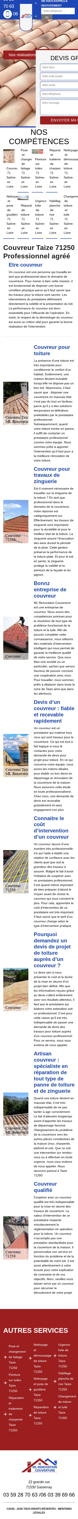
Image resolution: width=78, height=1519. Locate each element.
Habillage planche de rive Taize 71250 (65, 1381)
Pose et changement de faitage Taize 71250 (17, 1356)
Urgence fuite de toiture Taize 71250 (64, 1355)
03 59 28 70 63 (20, 1495)
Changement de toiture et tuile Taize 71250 (66, 1407)
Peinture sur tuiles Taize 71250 (15, 1383)
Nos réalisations (22, 55)
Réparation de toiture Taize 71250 (41, 1415)
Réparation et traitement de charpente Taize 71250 (16, 1414)
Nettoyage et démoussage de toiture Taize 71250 (42, 1358)
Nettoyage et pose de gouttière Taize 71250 (41, 1389)
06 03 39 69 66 (58, 1495)
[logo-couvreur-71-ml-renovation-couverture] (26, 17)
